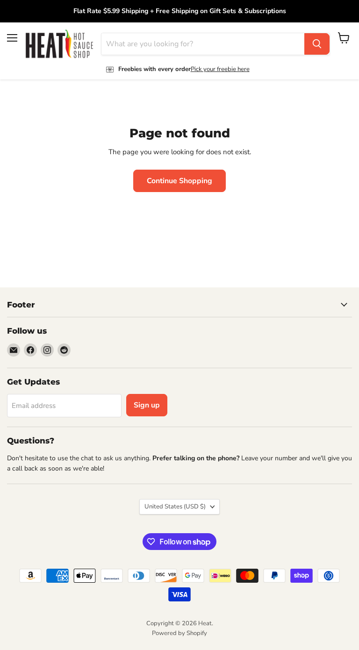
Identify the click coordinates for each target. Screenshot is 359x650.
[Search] (317, 44)
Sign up (147, 405)
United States (175, 506)
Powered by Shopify (179, 633)
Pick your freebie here (220, 69)
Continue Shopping (179, 181)
